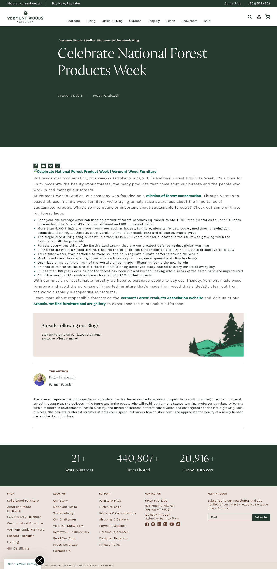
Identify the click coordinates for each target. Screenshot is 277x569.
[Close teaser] (40, 560)
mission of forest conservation (173, 196)
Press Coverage (65, 544)
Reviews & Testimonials (71, 532)
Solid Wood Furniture (23, 500)
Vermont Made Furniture (26, 529)
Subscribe (261, 517)
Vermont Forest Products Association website (162, 298)
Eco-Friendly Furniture (24, 517)
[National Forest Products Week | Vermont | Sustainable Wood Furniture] (95, 172)
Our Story (60, 500)
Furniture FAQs (110, 500)
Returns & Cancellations (117, 513)
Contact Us (233, 3)
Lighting (13, 542)
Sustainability (63, 513)
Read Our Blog (64, 538)
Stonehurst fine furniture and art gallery (69, 304)
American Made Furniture (19, 509)
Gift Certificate (18, 548)
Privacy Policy (109, 544)
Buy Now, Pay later (66, 3)
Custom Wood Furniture (25, 523)
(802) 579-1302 (259, 3)
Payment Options (112, 526)
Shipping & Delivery (114, 519)
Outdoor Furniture (20, 536)
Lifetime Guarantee (114, 532)
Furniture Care (110, 507)
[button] (250, 16)
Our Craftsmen (64, 519)
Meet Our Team (65, 507)
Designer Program (113, 538)
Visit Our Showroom (68, 526)
